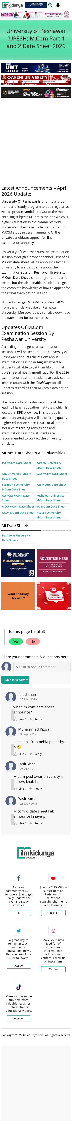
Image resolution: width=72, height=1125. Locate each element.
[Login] (58, 5)
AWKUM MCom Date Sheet (16, 498)
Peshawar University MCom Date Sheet (50, 498)
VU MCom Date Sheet (51, 506)
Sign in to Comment (17, 680)
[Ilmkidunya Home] (12, 5)
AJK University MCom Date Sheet (16, 476)
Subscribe (53, 913)
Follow (18, 965)
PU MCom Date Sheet (16, 463)
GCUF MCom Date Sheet (18, 512)
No (33, 641)
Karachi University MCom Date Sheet (48, 465)
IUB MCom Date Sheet (51, 485)
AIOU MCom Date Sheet (18, 506)
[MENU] (67, 5)
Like (18, 913)
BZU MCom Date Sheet (51, 474)
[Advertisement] (36, 138)
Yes (16, 641)
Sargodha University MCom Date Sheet (16, 487)
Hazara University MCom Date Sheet (48, 515)
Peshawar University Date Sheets (16, 538)
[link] (37, 5)
